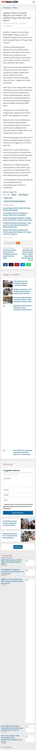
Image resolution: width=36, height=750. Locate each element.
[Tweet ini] (11, 264)
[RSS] (18, 243)
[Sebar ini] (5, 264)
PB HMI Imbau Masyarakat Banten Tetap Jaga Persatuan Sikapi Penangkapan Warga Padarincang (17, 225)
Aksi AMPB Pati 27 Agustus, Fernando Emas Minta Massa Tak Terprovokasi (23, 452)
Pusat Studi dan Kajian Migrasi (14, 201)
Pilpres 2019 (8, 198)
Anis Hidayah (23, 195)
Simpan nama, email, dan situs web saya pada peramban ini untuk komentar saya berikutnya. (18, 506)
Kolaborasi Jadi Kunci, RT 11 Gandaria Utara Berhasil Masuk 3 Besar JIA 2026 (23, 291)
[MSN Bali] (9, 2)
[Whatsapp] (28, 264)
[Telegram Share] (22, 264)
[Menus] (33, 2)
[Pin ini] (16, 264)
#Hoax (14, 195)
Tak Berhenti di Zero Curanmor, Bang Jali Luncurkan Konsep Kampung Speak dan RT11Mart (21, 285)
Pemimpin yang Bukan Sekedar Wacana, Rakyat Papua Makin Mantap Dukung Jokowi (27, 254)
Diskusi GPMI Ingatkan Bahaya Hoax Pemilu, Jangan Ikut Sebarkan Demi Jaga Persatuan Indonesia (17, 232)
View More (18, 547)
